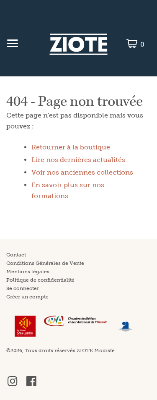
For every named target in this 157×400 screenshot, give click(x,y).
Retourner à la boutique (70, 147)
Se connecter (22, 288)
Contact (16, 255)
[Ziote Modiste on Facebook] (31, 384)
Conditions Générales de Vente (45, 263)
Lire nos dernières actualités (78, 160)
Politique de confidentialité (40, 280)
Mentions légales (27, 272)
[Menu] (12, 44)
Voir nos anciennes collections (82, 172)
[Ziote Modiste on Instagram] (12, 384)
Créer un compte (27, 297)
